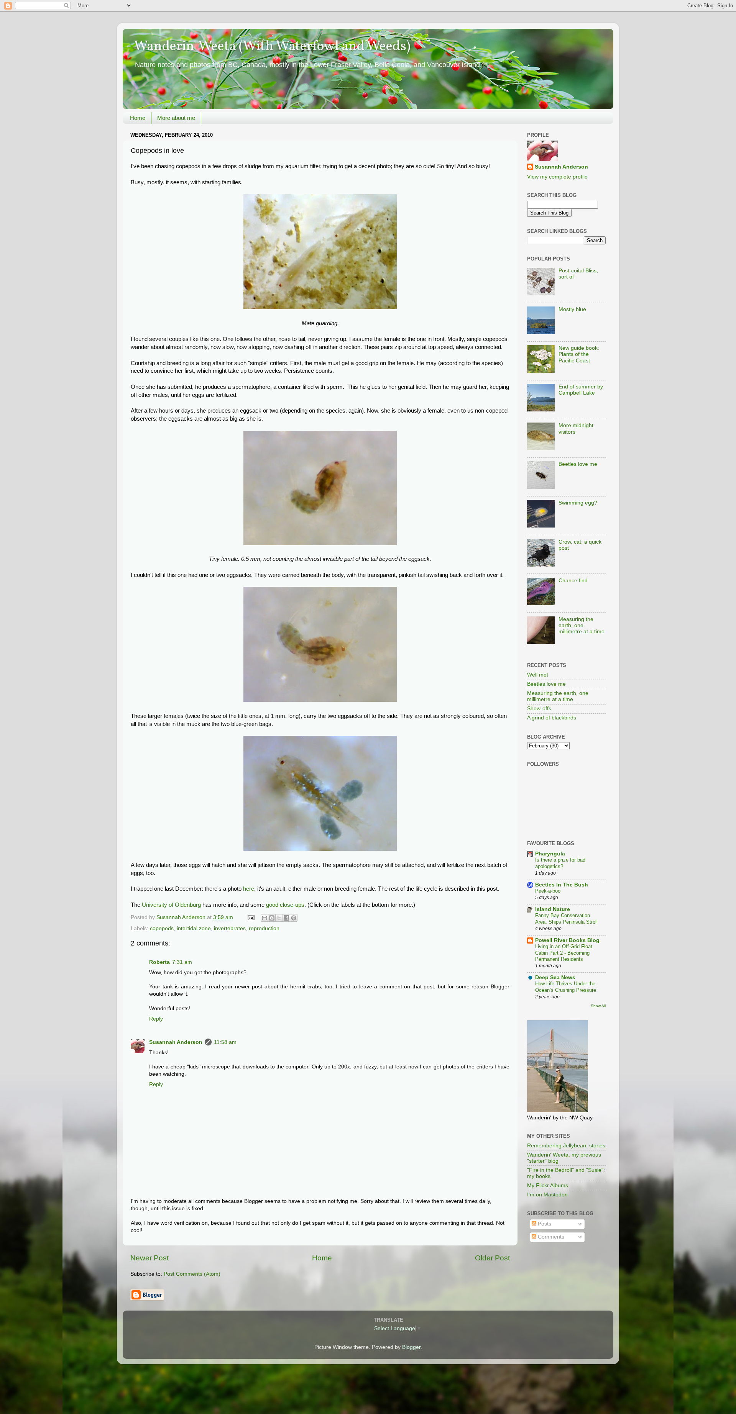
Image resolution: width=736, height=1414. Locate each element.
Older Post (492, 1258)
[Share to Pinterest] (293, 918)
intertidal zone (194, 928)
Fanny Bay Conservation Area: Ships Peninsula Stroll (566, 919)
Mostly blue (572, 309)
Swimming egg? (578, 503)
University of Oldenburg (171, 905)
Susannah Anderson (175, 1042)
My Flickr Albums (547, 1185)
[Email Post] (250, 917)
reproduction (264, 928)
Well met (537, 675)
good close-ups (285, 905)
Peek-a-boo (547, 891)
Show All (598, 1006)
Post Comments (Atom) (192, 1274)
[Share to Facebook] (286, 918)
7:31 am (182, 962)
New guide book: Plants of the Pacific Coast (579, 354)
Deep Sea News (555, 977)
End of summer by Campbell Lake (581, 390)
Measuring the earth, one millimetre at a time (582, 625)
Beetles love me (578, 464)
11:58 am (225, 1042)
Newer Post (149, 1258)
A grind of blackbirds (551, 718)
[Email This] (264, 918)
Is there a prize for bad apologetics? (560, 863)
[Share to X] (279, 918)
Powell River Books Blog (567, 940)
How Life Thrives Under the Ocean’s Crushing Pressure (565, 987)
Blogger (411, 1347)
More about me (176, 118)
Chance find (573, 580)
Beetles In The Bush (561, 885)
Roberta (159, 962)
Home (137, 118)
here (248, 889)
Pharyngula (550, 854)
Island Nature (552, 909)
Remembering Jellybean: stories (566, 1146)
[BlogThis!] (272, 918)
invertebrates (230, 928)
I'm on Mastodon (547, 1195)
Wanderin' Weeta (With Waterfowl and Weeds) (272, 46)
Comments (550, 1237)
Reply (156, 1019)
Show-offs (539, 708)
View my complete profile (557, 177)
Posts (543, 1224)
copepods (162, 928)
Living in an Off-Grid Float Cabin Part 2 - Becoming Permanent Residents (563, 953)
